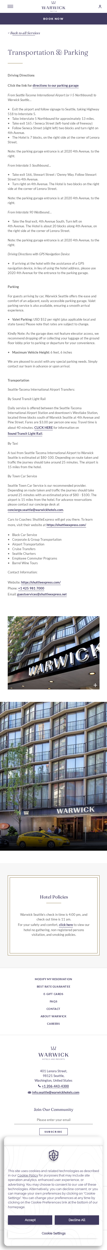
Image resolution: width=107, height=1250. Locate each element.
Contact (53, 1008)
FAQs (53, 1001)
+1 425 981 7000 (31, 588)
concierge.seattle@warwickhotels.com (35, 510)
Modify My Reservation (53, 979)
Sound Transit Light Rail (25, 433)
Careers (53, 1023)
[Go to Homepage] (53, 6)
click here (66, 925)
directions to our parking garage (56, 85)
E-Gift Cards (53, 993)
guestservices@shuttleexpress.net (42, 594)
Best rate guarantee (53, 986)
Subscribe (53, 1131)
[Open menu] (10, 6)
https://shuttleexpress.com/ (66, 525)
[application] (53, 1191)
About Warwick (54, 1016)
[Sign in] (98, 6)
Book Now (53, 18)
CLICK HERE (43, 428)
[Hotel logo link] (53, 1053)
